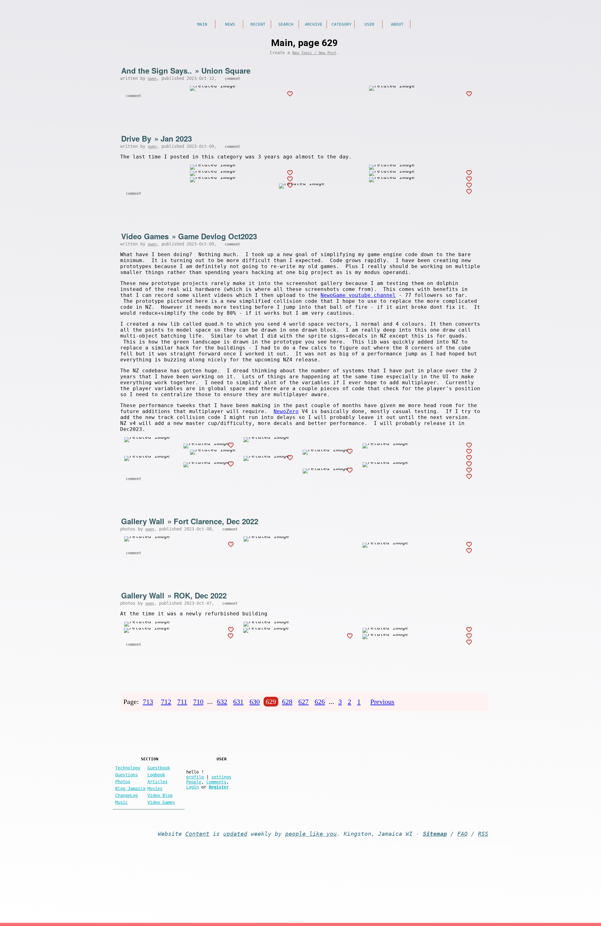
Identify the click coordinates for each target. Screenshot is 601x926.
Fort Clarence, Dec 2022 (216, 521)
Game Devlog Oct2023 (217, 236)
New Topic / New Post (314, 53)
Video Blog (159, 795)
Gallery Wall (142, 521)
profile (195, 776)
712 (166, 702)
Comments (216, 781)
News (230, 24)
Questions (126, 774)
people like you (311, 834)
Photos (122, 781)
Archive (313, 24)
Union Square (225, 70)
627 (303, 702)
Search (285, 24)
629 (271, 702)
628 (287, 702)
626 (320, 702)
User (369, 24)
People (193, 781)
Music (121, 802)
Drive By (136, 138)
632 (222, 702)
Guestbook (158, 767)
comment (232, 78)
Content (197, 834)
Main (202, 24)
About (397, 24)
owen (152, 78)
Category (341, 24)
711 (182, 702)
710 (198, 702)
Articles (157, 781)
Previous (382, 702)
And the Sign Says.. (156, 70)
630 (254, 702)
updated (235, 834)
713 (148, 702)
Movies (154, 788)
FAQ (462, 834)
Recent (257, 24)
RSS (483, 834)
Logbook (156, 774)
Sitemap (435, 834)
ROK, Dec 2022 (200, 595)
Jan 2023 (176, 138)
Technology (127, 767)
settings (221, 776)
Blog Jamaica (130, 788)
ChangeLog (126, 795)
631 (238, 702)
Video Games (145, 236)
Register (219, 786)
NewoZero (286, 411)
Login (192, 786)
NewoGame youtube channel (358, 295)
